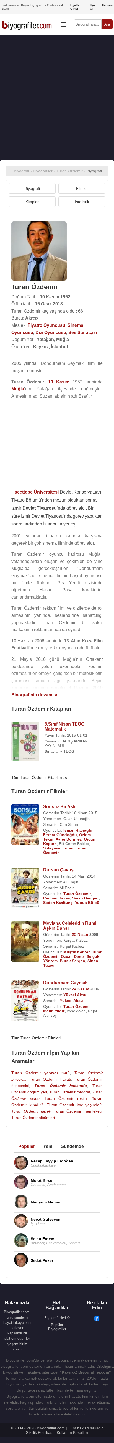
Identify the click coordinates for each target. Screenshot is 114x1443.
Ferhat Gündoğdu (60, 835)
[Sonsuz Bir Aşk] (25, 825)
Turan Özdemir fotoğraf (69, 1092)
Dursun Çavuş (58, 870)
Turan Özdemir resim (66, 1098)
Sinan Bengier (85, 898)
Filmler (82, 188)
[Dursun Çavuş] (25, 888)
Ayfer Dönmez (69, 839)
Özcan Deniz (72, 956)
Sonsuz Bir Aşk (59, 806)
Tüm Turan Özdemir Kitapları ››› (39, 777)
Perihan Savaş (56, 898)
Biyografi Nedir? (57, 1318)
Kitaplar (32, 202)
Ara (107, 24)
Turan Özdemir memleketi (78, 1111)
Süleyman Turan (58, 848)
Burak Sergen (72, 961)
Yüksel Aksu (75, 995)
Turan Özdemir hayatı (50, 1079)
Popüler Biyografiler (57, 1327)
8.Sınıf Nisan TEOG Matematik (64, 726)
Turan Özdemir (77, 893)
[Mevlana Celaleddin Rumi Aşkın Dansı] (25, 942)
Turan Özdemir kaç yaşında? (74, 1105)
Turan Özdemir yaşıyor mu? (40, 1073)
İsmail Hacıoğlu (77, 830)
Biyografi (32, 188)
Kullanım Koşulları (72, 1432)
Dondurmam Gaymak (65, 982)
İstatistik (82, 202)
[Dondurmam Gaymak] (25, 1001)
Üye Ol (92, 7)
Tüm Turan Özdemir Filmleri (36, 1038)
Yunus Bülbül (87, 902)
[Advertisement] (57, 97)
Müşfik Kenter (76, 952)
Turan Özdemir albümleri (33, 1117)
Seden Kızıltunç (58, 902)
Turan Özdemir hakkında (60, 1085)
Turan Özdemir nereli (31, 1111)
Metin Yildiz (54, 1011)
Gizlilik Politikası (39, 1432)
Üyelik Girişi (74, 7)
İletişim (107, 5)
